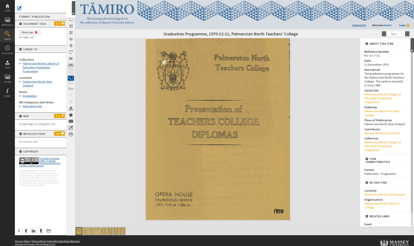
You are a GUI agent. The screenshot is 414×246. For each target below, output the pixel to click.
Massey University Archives (382, 133)
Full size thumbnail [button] (71, 26)
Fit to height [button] (71, 45)
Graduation (30, 96)
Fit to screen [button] (71, 32)
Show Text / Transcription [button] (71, 89)
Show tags (28, 32)
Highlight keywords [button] (71, 102)
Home (7, 10)
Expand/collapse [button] (412, 45)
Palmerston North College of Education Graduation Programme (41, 67)
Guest (387, 25)
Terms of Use (38, 241)
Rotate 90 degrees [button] (71, 52)
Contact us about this (71, 121)
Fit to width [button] (71, 39)
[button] (71, 78)
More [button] (7, 96)
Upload (7, 81)
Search (7, 39)
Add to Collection (71, 115)
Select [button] (403, 33)
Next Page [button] (407, 33)
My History (7, 53)
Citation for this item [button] (71, 134)
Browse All (7, 25)
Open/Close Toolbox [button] (73, 8)
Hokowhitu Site (32, 106)
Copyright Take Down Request (63, 241)
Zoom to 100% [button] (71, 58)
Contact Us (359, 25)
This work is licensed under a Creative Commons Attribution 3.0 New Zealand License (39, 162)
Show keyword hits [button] (71, 95)
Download (71, 108)
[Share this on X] (19, 228)
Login (7, 67)
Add (58, 23)
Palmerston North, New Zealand (384, 194)
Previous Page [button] (384, 33)
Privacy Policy (22, 241)
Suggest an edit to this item (19, 8)
